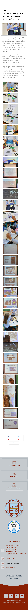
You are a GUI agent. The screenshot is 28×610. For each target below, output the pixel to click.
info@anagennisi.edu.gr (12, 563)
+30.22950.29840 (11, 558)
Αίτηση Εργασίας (11, 567)
